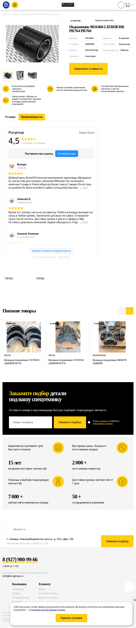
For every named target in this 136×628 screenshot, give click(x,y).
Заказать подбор (70, 422)
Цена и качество (104, 20)
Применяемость (32, 117)
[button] (122, 311)
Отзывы (10, 117)
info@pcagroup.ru (12, 576)
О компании (18, 589)
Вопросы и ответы (48, 598)
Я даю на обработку (106, 422)
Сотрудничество (20, 598)
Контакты (17, 602)
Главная (6, 14)
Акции (42, 589)
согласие (103, 421)
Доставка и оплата (48, 593)
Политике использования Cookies (48, 610)
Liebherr (15, 14)
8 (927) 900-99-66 (19, 559)
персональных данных (103, 424)
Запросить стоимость (88, 68)
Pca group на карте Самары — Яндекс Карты (51, 257)
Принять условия (71, 618)
